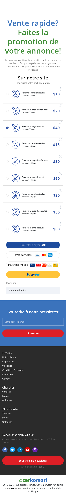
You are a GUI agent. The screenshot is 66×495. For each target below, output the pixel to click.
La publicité (8, 361)
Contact (6, 378)
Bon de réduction (17, 290)
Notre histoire (9, 357)
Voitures (6, 391)
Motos (5, 396)
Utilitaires (7, 400)
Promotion (7, 374)
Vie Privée (7, 365)
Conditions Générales (13, 370)
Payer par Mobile (18, 264)
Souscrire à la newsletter (33, 460)
